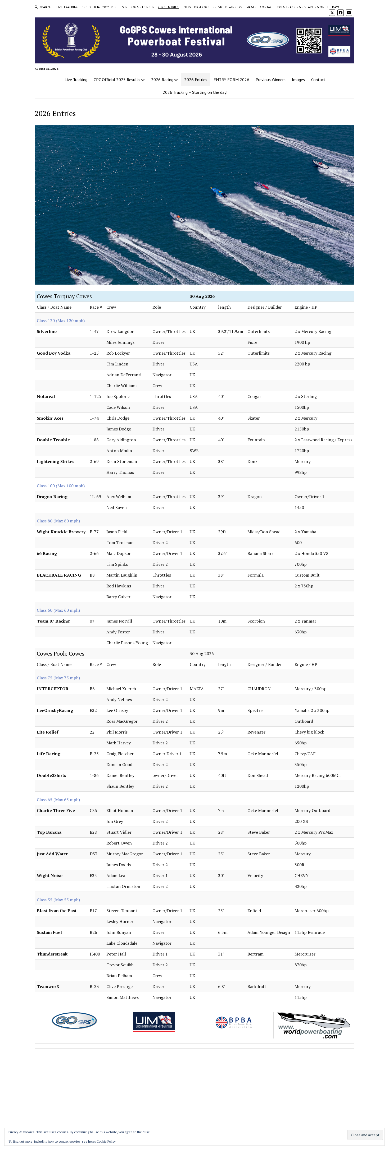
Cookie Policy (106, 1141)
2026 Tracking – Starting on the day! (308, 7)
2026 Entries (168, 7)
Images (251, 7)
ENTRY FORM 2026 (195, 7)
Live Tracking (67, 7)
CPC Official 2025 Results (103, 7)
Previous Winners (227, 7)
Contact (267, 7)
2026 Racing (141, 7)
